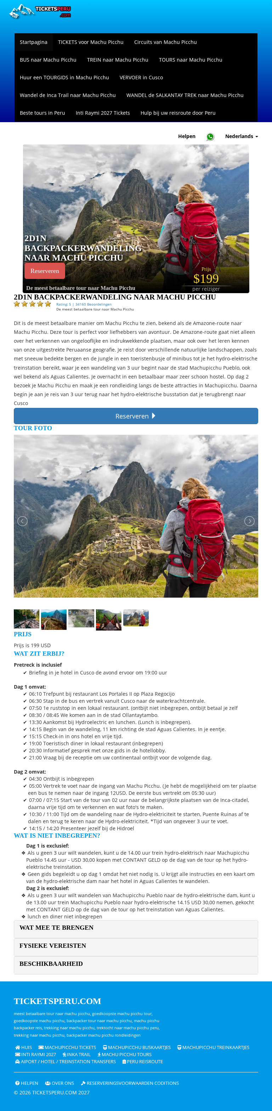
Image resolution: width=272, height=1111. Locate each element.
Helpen (187, 136)
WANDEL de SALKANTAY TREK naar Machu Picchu (185, 95)
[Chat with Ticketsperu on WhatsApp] (210, 136)
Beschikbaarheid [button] (51, 963)
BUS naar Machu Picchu (48, 59)
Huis (26, 1047)
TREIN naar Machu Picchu (117, 59)
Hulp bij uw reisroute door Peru (178, 112)
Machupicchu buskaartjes (139, 1047)
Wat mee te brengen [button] (56, 927)
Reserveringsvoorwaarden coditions (132, 1083)
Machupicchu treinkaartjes (215, 1047)
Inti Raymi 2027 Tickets (103, 112)
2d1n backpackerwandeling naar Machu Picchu (83, 247)
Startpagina (33, 42)
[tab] (136, 929)
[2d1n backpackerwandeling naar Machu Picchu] (136, 218)
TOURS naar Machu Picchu (190, 59)
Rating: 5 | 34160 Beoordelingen (84, 304)
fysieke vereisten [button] (52, 945)
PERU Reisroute (144, 1062)
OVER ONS (62, 1083)
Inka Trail (78, 1055)
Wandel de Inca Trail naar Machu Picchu (68, 95)
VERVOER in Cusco (141, 77)
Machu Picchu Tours (126, 1055)
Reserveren (44, 270)
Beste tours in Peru (42, 112)
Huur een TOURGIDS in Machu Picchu (64, 77)
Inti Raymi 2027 (38, 1055)
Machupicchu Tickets (70, 1047)
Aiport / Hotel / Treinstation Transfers (68, 1062)
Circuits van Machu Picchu (165, 42)
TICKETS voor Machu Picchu (91, 42)
